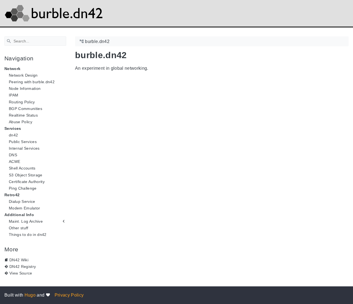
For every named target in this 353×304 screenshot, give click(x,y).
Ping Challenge (23, 188)
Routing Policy (22, 102)
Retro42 (12, 195)
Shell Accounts (22, 168)
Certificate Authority (27, 181)
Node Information (25, 88)
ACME (14, 161)
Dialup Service (22, 201)
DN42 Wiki (18, 260)
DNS (13, 155)
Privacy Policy (69, 295)
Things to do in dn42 (28, 234)
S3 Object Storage (25, 175)
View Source (20, 273)
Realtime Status (23, 115)
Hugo (30, 295)
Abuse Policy (20, 122)
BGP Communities (25, 108)
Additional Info (19, 214)
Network (12, 68)
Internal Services (24, 148)
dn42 (13, 135)
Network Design (23, 75)
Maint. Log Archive (26, 221)
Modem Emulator (24, 208)
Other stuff (18, 228)
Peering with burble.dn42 (32, 82)
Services (12, 128)
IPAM (13, 95)
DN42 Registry (22, 266)
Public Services (23, 141)
